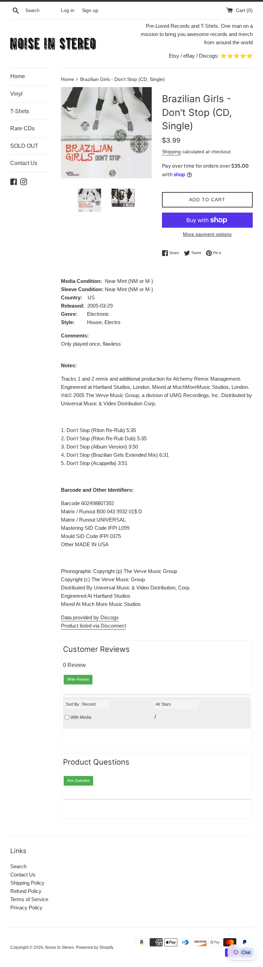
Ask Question (78, 780)
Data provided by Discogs (90, 617)
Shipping (171, 151)
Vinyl (16, 94)
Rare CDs (22, 128)
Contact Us (23, 163)
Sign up (90, 10)
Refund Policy (25, 891)
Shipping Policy (27, 883)
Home (17, 76)
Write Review (78, 679)
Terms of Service (29, 899)
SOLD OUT (24, 146)
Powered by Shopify (94, 947)
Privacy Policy (26, 907)
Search (18, 866)
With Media (81, 717)
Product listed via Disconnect (93, 626)
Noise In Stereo (59, 947)
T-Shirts (19, 111)
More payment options (207, 234)
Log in (67, 10)
